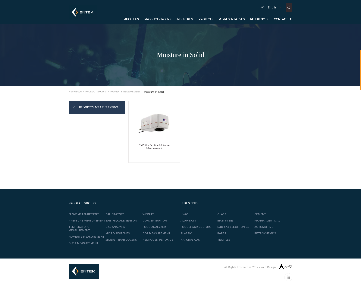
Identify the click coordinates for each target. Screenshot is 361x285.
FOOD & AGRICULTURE (196, 227)
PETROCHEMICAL (266, 233)
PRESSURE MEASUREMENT (87, 220)
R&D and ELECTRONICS (233, 227)
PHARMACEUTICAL (267, 220)
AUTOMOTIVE (263, 227)
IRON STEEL (225, 220)
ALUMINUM (188, 220)
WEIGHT (148, 214)
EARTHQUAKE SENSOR (121, 220)
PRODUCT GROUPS (157, 19)
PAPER (221, 233)
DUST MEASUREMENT (84, 243)
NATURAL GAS (190, 239)
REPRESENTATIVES (232, 19)
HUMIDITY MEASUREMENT (125, 91)
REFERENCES (259, 19)
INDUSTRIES (185, 19)
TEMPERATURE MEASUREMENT (79, 228)
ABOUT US (131, 19)
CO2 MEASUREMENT (157, 233)
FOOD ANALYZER (154, 227)
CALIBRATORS (114, 214)
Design (271, 267)
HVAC (184, 214)
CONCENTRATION (155, 220)
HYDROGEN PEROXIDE (158, 239)
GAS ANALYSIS (115, 227)
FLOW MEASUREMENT (84, 214)
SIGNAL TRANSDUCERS (121, 239)
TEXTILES (223, 239)
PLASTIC (186, 233)
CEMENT (260, 214)
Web (263, 267)
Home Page (75, 91)
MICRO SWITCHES (117, 233)
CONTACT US (283, 19)
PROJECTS (206, 19)
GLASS (221, 214)
